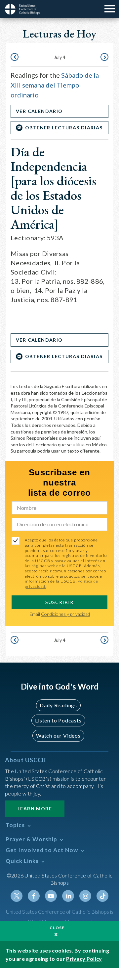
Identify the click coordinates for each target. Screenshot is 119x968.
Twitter (16, 896)
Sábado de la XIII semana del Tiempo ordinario (55, 85)
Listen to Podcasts (58, 720)
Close (57, 927)
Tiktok (102, 896)
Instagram (85, 896)
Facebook (34, 896)
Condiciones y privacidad (65, 614)
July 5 (103, 57)
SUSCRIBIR (59, 602)
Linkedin (68, 896)
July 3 (15, 57)
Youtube (51, 896)
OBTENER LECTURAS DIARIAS (64, 127)
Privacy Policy (84, 958)
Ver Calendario (39, 111)
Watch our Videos (58, 735)
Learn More (35, 808)
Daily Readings (58, 705)
